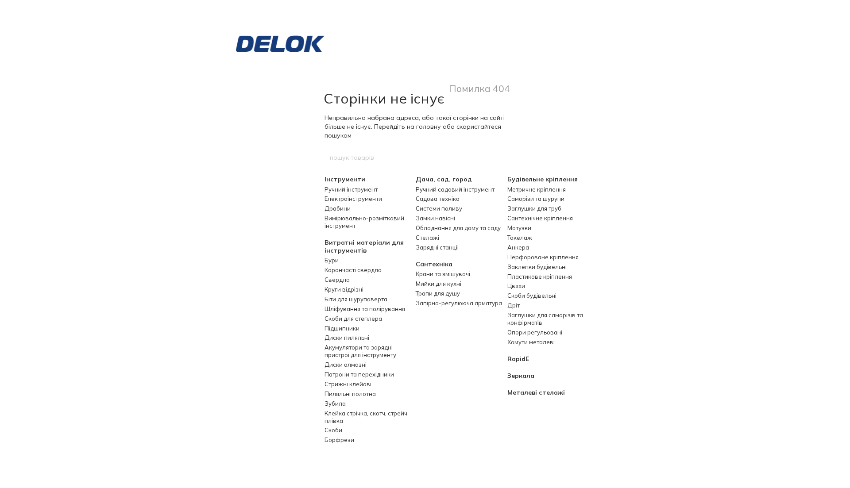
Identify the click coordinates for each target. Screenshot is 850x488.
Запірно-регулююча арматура (459, 303)
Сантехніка (434, 264)
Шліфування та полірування (365, 308)
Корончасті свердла (353, 269)
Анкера (518, 247)
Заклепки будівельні (537, 266)
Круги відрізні (344, 289)
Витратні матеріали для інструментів (364, 246)
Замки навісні (435, 218)
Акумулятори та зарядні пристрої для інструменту (360, 351)
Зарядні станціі (437, 247)
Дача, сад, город (444, 179)
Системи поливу (439, 208)
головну (428, 127)
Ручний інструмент (351, 189)
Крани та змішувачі (443, 273)
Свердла (337, 279)
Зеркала (520, 376)
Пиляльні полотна (350, 393)
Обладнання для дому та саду (458, 227)
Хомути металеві (531, 342)
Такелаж (519, 237)
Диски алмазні (346, 364)
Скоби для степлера (353, 318)
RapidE (518, 359)
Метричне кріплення (536, 189)
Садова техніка (438, 198)
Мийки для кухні (438, 283)
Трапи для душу (438, 293)
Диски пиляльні (347, 337)
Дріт (513, 305)
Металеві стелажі (536, 392)
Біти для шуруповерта (356, 299)
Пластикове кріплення (539, 276)
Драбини (338, 208)
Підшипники (342, 328)
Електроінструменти (353, 198)
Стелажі (427, 237)
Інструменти (345, 179)
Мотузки (519, 227)
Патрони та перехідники (359, 374)
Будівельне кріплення (542, 179)
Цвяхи (516, 285)
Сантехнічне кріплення (540, 218)
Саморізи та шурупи (535, 198)
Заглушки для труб (534, 208)
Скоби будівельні (531, 295)
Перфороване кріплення (543, 257)
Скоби (333, 430)
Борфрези (339, 439)
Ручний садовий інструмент (455, 189)
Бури (332, 260)
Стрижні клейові (348, 384)
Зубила (335, 403)
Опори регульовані (534, 332)
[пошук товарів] (521, 157)
